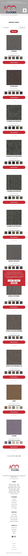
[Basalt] (13, 442)
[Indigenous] (13, 267)
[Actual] (14, 42)
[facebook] (13, 537)
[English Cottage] (21, 407)
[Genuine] (13, 57)
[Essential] (9, 267)
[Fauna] (17, 92)
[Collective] (13, 127)
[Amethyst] (14, 427)
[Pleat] (17, 197)
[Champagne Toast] (9, 407)
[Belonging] (14, 252)
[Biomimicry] (14, 112)
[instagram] (15, 537)
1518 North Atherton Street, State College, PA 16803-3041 (14, 476)
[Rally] (17, 337)
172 (16, 456)
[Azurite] (9, 442)
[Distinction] (21, 127)
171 (13, 456)
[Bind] (14, 182)
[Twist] (21, 197)
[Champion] (9, 337)
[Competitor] (13, 337)
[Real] (21, 57)
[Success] (21, 337)
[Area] (14, 77)
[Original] (21, 267)
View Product (14, 62)
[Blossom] (21, 442)
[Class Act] (13, 407)
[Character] (9, 127)
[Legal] (17, 57)
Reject (17, 280)
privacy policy (14, 276)
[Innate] (17, 267)
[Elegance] (17, 407)
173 (19, 456)
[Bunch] (9, 197)
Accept (10, 280)
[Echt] (9, 57)
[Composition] (17, 127)
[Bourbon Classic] (14, 392)
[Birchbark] (17, 442)
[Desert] (9, 92)
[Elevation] (13, 92)
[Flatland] (21, 92)
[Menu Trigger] (25, 10)
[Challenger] (14, 322)
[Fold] (13, 197)
